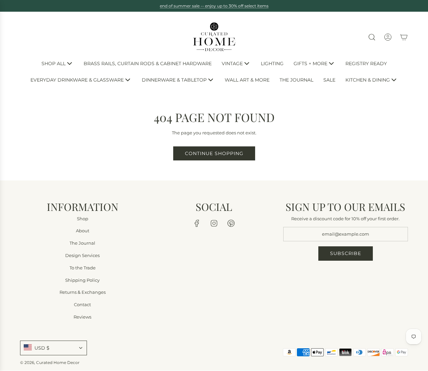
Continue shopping (214, 153)
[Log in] (388, 37)
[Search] (372, 37)
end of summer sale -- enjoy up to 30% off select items (214, 5)
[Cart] (404, 37)
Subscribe (345, 254)
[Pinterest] (231, 223)
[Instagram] (214, 223)
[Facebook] (197, 223)
